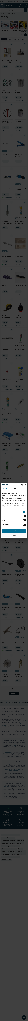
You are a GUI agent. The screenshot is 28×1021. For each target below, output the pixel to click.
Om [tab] (23, 488)
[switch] (24, 516)
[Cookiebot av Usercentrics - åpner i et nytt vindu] (20, 485)
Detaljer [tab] (14, 488)
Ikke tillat (14, 535)
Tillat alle (14, 530)
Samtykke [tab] (5, 488)
